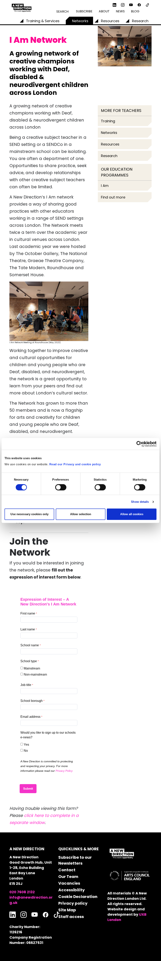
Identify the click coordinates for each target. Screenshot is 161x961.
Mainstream (32, 668)
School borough (31, 700)
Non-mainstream (35, 674)
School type (28, 661)
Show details (140, 501)
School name (29, 645)
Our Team (68, 876)
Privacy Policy (64, 770)
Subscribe (84, 11)
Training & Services (42, 20)
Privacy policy (73, 903)
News (120, 11)
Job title (25, 685)
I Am (105, 185)
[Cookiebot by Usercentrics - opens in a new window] (139, 444)
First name (27, 613)
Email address (30, 716)
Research (140, 20)
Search (62, 11)
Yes (26, 744)
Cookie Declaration (77, 896)
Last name (27, 629)
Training (108, 121)
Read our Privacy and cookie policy (75, 464)
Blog (135, 11)
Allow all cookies (131, 514)
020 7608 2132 (22, 892)
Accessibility (71, 890)
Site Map (67, 910)
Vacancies (69, 883)
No (26, 750)
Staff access (71, 916)
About (104, 11)
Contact (66, 870)
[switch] (60, 487)
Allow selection (80, 514)
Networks (80, 20)
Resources (110, 20)
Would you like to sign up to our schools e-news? (48, 735)
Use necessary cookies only (29, 514)
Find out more (113, 197)
